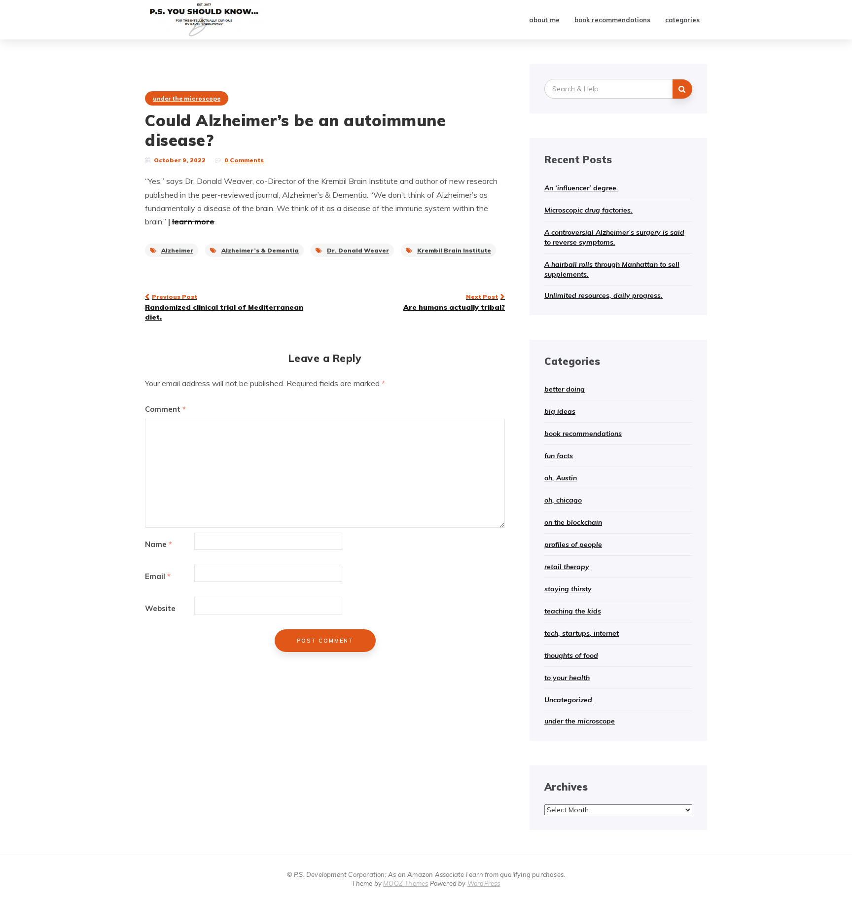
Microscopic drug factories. (588, 210)
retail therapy (566, 566)
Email (158, 576)
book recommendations (612, 20)
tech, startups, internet (581, 633)
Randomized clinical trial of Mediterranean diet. (224, 307)
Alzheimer (177, 250)
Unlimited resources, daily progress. (603, 295)
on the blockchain (573, 522)
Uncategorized (568, 699)
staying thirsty (568, 588)
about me (544, 20)
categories (682, 20)
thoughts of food (571, 655)
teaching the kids (572, 611)
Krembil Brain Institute (454, 250)
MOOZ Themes (405, 883)
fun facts (558, 455)
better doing (564, 389)
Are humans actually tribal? (454, 302)
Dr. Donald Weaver (358, 250)
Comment (165, 409)
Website (160, 608)
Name (158, 544)
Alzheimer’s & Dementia (260, 250)
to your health (567, 677)
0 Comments (244, 160)
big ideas (559, 411)
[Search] (682, 89)
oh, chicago (563, 500)
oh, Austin (560, 477)
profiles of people (573, 544)
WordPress (483, 883)
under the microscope (186, 98)
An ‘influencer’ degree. (581, 187)
